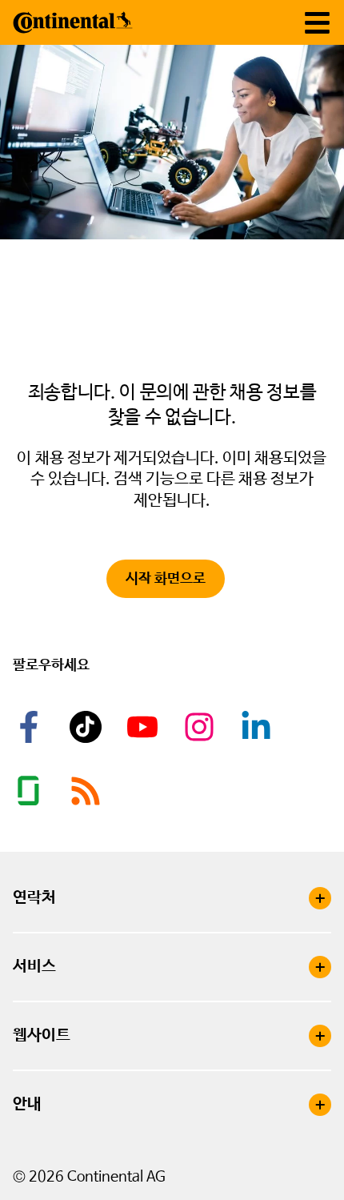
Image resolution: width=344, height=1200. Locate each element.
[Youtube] (144, 727)
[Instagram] (201, 727)
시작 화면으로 (166, 579)
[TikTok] (88, 727)
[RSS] (88, 791)
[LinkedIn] (258, 727)
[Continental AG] (73, 22)
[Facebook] (31, 727)
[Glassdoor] (31, 791)
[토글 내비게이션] (317, 23)
